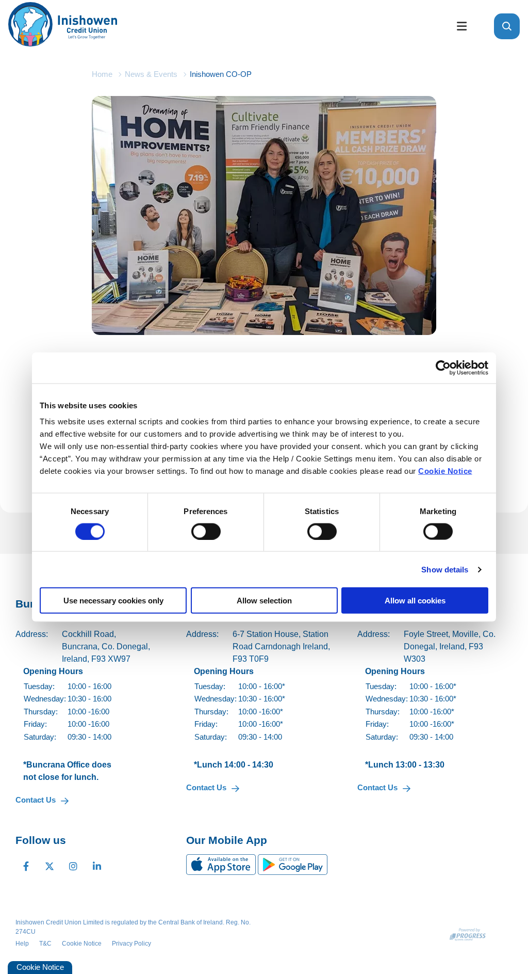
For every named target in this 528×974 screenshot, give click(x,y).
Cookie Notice (445, 471)
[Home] (223, 26)
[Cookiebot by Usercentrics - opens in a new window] (443, 367)
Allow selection (264, 600)
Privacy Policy (131, 943)
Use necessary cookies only (113, 600)
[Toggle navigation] (461, 27)
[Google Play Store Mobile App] (292, 863)
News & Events (151, 74)
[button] (507, 26)
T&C (45, 943)
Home (102, 74)
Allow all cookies (415, 600)
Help (22, 943)
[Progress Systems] (468, 934)
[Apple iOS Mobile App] (222, 863)
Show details (444, 569)
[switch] (206, 531)
